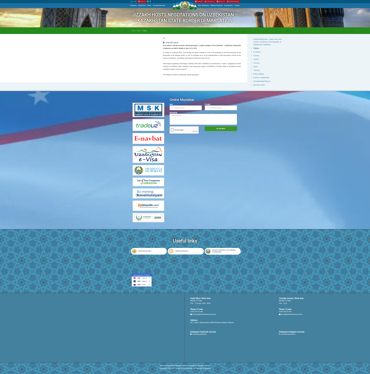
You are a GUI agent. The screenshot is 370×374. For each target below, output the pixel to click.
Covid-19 (142, 1)
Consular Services (159, 5)
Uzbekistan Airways (144, 251)
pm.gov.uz (222, 1)
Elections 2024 (259, 85)
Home (133, 30)
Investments (228, 5)
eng (135, 1)
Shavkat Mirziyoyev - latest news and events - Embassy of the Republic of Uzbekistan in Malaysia (267, 42)
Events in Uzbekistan (261, 78)
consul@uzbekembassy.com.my (291, 314)
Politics (256, 48)
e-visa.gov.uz (210, 1)
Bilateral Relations (216, 5)
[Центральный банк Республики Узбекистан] (142, 280)
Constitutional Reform (261, 81)
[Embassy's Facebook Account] (147, 1)
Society (256, 56)
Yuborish (221, 128)
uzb (132, 1)
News (149, 5)
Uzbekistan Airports (181, 251)
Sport (255, 67)
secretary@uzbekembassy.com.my (204, 314)
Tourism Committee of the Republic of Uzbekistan (224, 251)
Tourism (237, 5)
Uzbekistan (142, 5)
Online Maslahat (234, 1)
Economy (257, 52)
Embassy (133, 5)
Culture (256, 59)
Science (256, 63)
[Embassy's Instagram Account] (150, 1)
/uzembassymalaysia (199, 334)
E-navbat (199, 1)
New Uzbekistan (203, 5)
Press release (258, 74)
